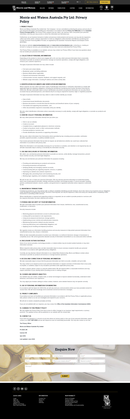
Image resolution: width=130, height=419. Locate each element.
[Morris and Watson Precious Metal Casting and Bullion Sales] (23, 6)
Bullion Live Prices (18, 404)
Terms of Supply (70, 398)
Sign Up (15, 399)
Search (101, 9)
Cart (112, 9)
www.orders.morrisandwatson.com (62, 45)
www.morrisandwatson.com (41, 45)
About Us (41, 399)
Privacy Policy (69, 399)
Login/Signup (106, 9)
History (41, 401)
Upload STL (16, 402)
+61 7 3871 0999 (33, 320)
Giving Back (68, 404)
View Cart (16, 401)
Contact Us (42, 398)
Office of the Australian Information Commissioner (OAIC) (74, 304)
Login (14, 398)
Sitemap (41, 402)
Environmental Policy (71, 402)
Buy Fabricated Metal (19, 405)
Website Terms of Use (71, 401)
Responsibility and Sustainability (74, 405)
